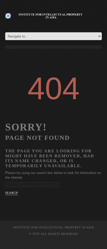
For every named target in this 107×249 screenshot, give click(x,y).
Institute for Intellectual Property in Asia (53, 227)
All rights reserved (59, 233)
